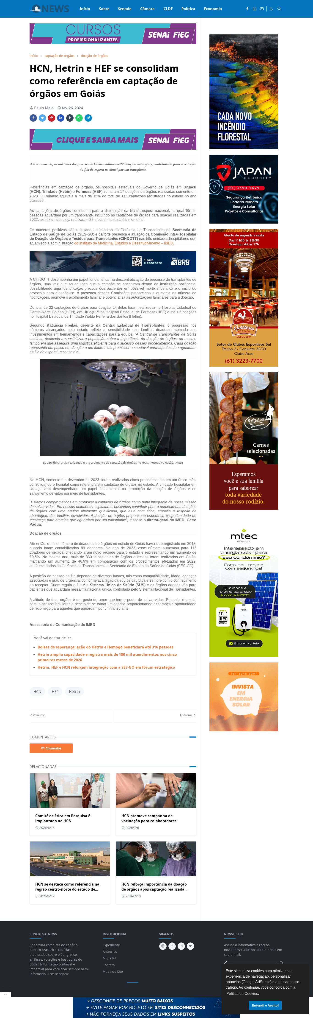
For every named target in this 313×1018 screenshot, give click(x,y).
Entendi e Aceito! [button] (265, 1005)
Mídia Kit (109, 958)
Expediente (111, 945)
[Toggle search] (279, 9)
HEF (55, 691)
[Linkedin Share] (60, 118)
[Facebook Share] (33, 118)
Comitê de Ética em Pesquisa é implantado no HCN (62, 818)
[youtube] (262, 8)
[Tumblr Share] (70, 118)
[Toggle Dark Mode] (271, 9)
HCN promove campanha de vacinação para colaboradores (148, 818)
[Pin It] (51, 118)
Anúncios (110, 951)
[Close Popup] (5, 994)
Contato (109, 965)
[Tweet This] (42, 118)
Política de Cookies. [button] (242, 994)
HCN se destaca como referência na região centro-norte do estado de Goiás (67, 889)
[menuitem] (84, 8)
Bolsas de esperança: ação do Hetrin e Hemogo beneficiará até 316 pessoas (105, 647)
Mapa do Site (113, 971)
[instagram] (254, 8)
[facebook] (247, 8)
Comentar (53, 748)
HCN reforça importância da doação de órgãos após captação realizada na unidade (155, 889)
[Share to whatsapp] (79, 118)
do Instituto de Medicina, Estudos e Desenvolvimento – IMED (123, 243)
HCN (37, 691)
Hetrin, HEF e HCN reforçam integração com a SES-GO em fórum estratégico (106, 667)
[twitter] (190, 946)
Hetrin (74, 691)
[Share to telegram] (88, 118)
